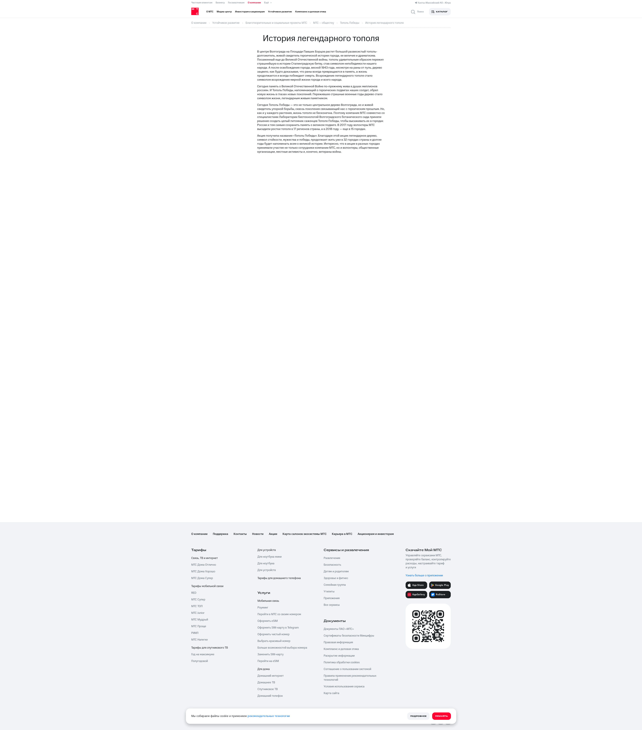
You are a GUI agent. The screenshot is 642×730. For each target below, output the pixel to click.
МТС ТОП (197, 606)
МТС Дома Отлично (203, 565)
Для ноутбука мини (269, 557)
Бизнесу (220, 2)
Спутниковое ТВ (267, 689)
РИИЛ (194, 633)
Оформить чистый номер (273, 634)
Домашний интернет (270, 676)
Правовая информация (338, 642)
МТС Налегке (199, 640)
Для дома (263, 669)
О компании (254, 2)
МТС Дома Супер (202, 578)
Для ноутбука (265, 563)
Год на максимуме (202, 654)
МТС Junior (197, 613)
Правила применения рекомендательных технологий (350, 678)
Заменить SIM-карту (270, 654)
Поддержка (220, 534)
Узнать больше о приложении (424, 575)
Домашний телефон (270, 696)
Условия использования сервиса (344, 687)
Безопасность (332, 565)
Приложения (332, 598)
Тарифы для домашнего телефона (279, 578)
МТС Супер (198, 600)
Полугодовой (199, 661)
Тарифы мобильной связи (207, 586)
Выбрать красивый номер (273, 641)
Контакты (240, 534)
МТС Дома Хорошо (203, 571)
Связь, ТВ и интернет (204, 558)
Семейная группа (335, 585)
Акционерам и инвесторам (376, 534)
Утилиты (329, 592)
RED (193, 593)
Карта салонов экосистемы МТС (305, 534)
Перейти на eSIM (268, 661)
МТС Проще (198, 626)
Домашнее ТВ (266, 683)
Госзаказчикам (236, 2)
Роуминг (262, 608)
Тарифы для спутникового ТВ (209, 648)
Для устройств (266, 550)
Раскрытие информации (339, 656)
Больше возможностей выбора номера (282, 648)
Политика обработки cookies (342, 662)
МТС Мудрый (199, 620)
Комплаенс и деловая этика (341, 649)
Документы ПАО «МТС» (339, 629)
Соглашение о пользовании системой (347, 669)
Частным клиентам (201, 2)
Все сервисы (332, 605)
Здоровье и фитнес (336, 578)
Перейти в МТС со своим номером (279, 614)
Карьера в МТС (342, 534)
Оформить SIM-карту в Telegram (278, 628)
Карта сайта (331, 693)
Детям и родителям (336, 571)
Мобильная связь (268, 601)
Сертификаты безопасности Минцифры (349, 636)
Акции (273, 534)
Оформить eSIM (267, 621)
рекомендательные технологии (269, 716)
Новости (257, 534)
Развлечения (332, 558)
